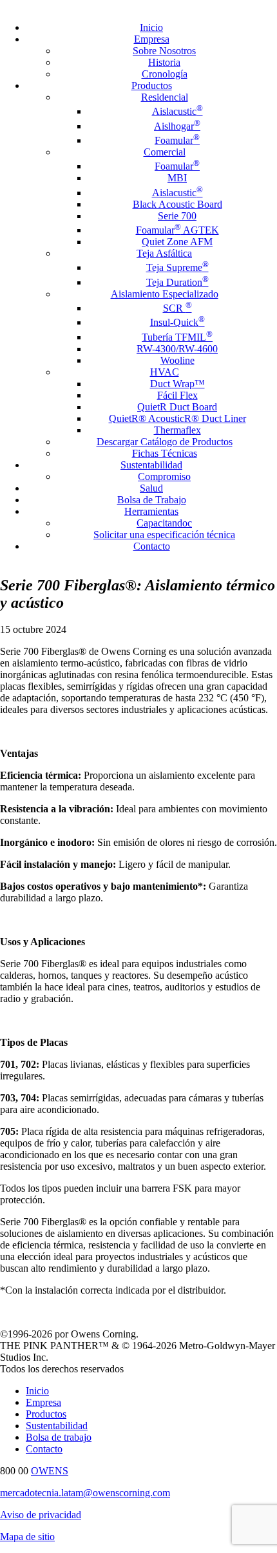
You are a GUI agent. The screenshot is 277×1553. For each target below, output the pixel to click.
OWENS (49, 1470)
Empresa (151, 39)
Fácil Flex (177, 395)
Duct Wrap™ (177, 383)
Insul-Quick (177, 322)
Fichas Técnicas (164, 453)
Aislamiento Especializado (164, 293)
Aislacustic (177, 111)
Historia (164, 62)
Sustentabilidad (151, 464)
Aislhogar (177, 126)
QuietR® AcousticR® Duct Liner (177, 418)
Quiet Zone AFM (177, 241)
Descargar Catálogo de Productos (165, 441)
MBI (177, 177)
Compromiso (164, 476)
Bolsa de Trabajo (151, 499)
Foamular (177, 140)
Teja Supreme (177, 267)
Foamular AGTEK (177, 230)
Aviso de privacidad (40, 1514)
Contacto (151, 546)
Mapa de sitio (27, 1536)
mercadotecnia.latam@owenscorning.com (85, 1492)
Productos (151, 85)
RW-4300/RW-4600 (177, 348)
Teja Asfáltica (164, 253)
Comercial (165, 151)
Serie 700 (177, 215)
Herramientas (151, 511)
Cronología (164, 73)
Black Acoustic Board (177, 204)
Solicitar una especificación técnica (164, 534)
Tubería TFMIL (177, 337)
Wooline (177, 360)
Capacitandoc (164, 522)
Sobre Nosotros (164, 50)
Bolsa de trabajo (58, 1437)
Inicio (151, 27)
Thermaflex (177, 430)
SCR (177, 308)
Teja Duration (177, 282)
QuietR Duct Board (177, 406)
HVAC (164, 371)
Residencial (164, 97)
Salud (151, 488)
